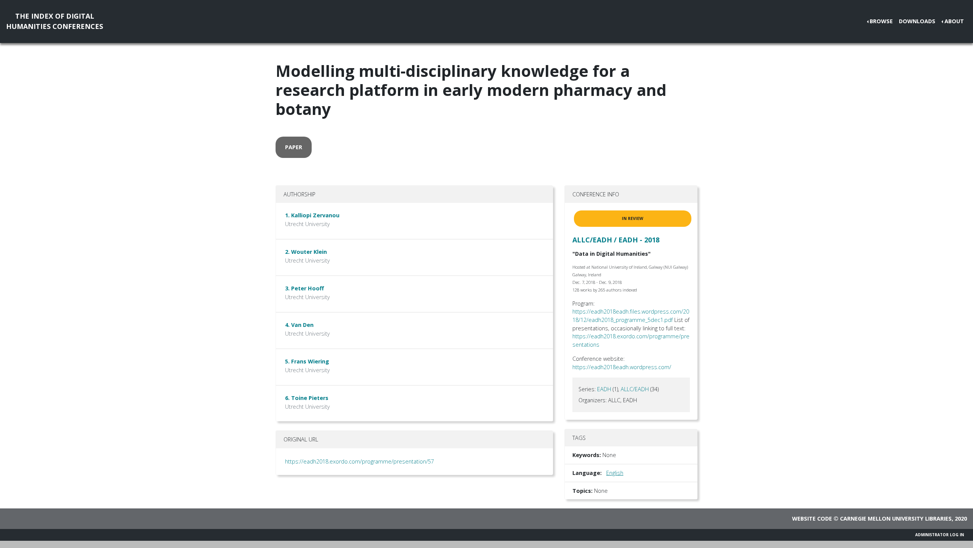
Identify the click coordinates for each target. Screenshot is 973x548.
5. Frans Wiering (307, 361)
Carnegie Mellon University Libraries (896, 518)
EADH (604, 389)
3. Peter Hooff (304, 288)
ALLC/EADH (635, 389)
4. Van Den (299, 324)
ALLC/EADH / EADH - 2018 (615, 239)
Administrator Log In (939, 534)
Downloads (917, 21)
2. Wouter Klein (306, 251)
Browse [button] (881, 21)
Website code (812, 518)
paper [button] (293, 147)
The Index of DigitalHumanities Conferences (54, 21)
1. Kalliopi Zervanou (312, 215)
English (614, 472)
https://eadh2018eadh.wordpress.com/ (621, 367)
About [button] (954, 21)
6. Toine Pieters (306, 397)
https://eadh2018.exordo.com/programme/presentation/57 (359, 461)
